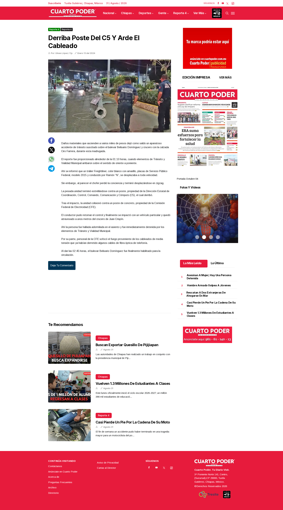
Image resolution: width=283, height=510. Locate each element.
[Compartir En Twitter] (51, 152)
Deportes (145, 13)
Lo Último (217, 263)
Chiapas (126, 13)
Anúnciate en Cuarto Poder (62, 471)
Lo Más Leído (192, 263)
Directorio (53, 492)
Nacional (108, 13)
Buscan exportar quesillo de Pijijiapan (127, 345)
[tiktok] (233, 3)
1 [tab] (197, 175)
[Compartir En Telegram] (51, 170)
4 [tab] (218, 175)
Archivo (52, 487)
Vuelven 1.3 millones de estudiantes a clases (133, 383)
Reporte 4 (179, 13)
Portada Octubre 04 (187, 178)
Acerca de (53, 476)
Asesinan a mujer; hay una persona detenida (209, 277)
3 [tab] (211, 175)
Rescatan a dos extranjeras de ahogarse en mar (206, 294)
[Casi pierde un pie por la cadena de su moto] (69, 425)
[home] (72, 13)
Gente (162, 13)
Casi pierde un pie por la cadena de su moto (133, 422)
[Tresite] (208, 494)
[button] (207, 126)
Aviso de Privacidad (108, 462)
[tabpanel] (207, 134)
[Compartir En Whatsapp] (51, 161)
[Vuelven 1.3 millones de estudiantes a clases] (69, 386)
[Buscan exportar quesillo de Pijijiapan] (69, 348)
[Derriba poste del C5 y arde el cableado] (109, 95)
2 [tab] (204, 175)
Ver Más (198, 13)
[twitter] (227, 3)
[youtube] (223, 3)
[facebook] (218, 3)
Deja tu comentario (61, 265)
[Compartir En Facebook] (51, 143)
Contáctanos (55, 466)
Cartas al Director (106, 467)
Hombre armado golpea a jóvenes (209, 285)
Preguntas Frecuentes (60, 482)
